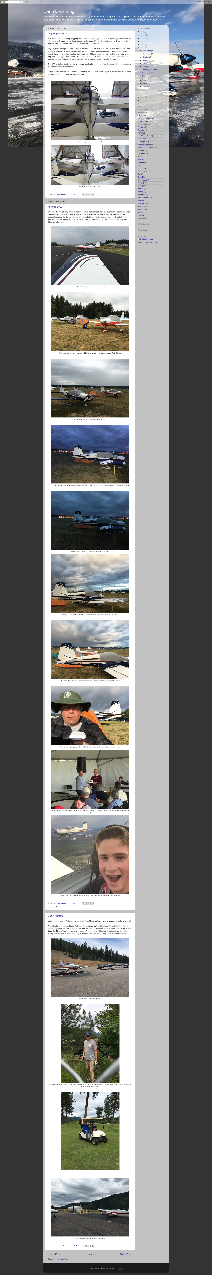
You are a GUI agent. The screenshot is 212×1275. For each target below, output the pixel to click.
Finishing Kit (142, 139)
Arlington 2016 (55, 207)
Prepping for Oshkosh (58, 33)
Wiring (140, 186)
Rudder (141, 168)
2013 (143, 100)
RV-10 (140, 159)
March (145, 90)
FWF (140, 133)
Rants (140, 165)
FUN (56, 907)
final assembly (143, 197)
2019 (143, 38)
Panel (140, 156)
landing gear (143, 209)
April (144, 87)
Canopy (141, 115)
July (144, 67)
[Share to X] (88, 194)
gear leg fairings (144, 203)
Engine (140, 127)
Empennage (142, 124)
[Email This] (83, 194)
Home (90, 1254)
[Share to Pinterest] (93, 194)
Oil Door (141, 151)
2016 (143, 48)
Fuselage (141, 142)
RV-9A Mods (142, 230)
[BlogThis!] (86, 194)
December (147, 51)
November (147, 54)
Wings (140, 183)
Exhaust (141, 130)
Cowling (141, 121)
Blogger (120, 1269)
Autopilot (141, 109)
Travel (140, 177)
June (145, 80)
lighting (140, 212)
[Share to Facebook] (90, 194)
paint (140, 215)
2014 (143, 97)
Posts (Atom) (63, 1259)
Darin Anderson (146, 239)
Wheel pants (143, 180)
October (146, 57)
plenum (141, 218)
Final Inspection (144, 136)
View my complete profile (147, 242)
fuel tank (141, 200)
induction (141, 206)
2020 (143, 35)
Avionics (141, 112)
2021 (143, 32)
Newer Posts (54, 1254)
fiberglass (141, 195)
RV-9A (140, 162)
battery (140, 192)
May (144, 83)
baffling (141, 189)
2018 (143, 41)
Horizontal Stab (144, 145)
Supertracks (142, 171)
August (145, 64)
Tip (139, 174)
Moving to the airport (146, 148)
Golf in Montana (55, 916)
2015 (143, 94)
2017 (143, 45)
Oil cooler (141, 153)
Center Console (144, 118)
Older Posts (126, 1254)
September (147, 60)
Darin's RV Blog (58, 11)
